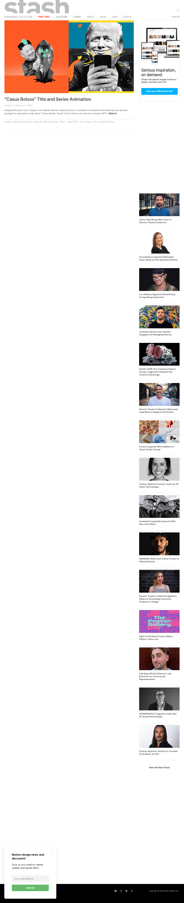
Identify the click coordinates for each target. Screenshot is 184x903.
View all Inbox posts (159, 767)
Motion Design (51, 121)
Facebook (131, 890)
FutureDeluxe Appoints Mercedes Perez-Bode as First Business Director (158, 258)
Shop (103, 16)
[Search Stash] (177, 10)
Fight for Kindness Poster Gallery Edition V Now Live (156, 638)
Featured (38, 121)
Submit (77, 16)
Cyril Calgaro (86, 121)
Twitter (120, 890)
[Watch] (112, 113)
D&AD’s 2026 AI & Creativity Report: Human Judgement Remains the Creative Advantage (157, 372)
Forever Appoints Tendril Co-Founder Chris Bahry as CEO (158, 752)
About (90, 16)
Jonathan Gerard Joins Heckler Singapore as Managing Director (155, 333)
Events (127, 16)
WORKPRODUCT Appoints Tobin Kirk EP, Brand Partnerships (158, 715)
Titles (62, 121)
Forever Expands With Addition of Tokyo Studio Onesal (156, 448)
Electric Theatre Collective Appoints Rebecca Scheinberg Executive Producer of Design (158, 599)
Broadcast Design (23, 121)
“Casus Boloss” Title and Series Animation (47, 99)
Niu (95, 121)
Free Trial (44, 16)
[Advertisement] (69, 152)
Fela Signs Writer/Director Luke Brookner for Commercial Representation (155, 676)
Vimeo (126, 890)
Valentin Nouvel (106, 121)
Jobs (114, 16)
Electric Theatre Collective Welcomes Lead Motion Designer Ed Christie (158, 410)
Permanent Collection (18, 16)
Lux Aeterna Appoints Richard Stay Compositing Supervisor (157, 296)
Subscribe (62, 16)
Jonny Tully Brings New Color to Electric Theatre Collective (155, 221)
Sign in (176, 16)
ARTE (75, 121)
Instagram (115, 890)
